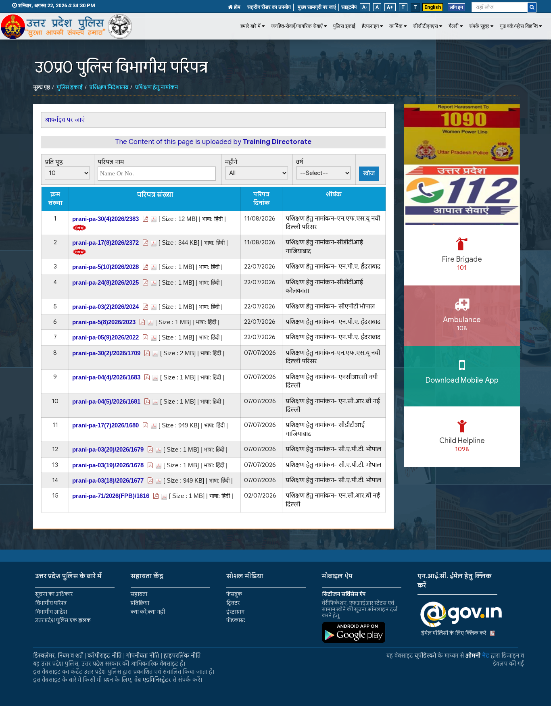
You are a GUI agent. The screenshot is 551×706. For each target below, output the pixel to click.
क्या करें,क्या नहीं (148, 611)
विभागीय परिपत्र (51, 603)
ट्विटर (233, 603)
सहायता (139, 594)
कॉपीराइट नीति (104, 655)
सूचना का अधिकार (54, 594)
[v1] (531, 7)
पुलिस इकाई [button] (344, 26)
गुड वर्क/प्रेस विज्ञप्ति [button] (519, 26)
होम (236, 7)
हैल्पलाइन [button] (370, 26)
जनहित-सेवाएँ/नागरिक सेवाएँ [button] (297, 26)
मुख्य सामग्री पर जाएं (317, 7)
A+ (390, 7)
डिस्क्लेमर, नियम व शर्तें (58, 655)
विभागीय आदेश (51, 611)
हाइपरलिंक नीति (182, 655)
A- (364, 7)
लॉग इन (456, 7)
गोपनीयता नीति (142, 655)
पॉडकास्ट (235, 620)
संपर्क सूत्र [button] (479, 26)
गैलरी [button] (454, 26)
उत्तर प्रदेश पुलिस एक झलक (63, 620)
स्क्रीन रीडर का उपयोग (269, 7)
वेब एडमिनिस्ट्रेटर (152, 679)
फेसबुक (234, 594)
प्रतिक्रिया (140, 603)
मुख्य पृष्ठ (41, 87)
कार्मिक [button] (396, 26)
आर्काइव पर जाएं (65, 119)
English (432, 7)
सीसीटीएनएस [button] (425, 26)
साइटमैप (349, 7)
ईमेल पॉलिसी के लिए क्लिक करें (453, 633)
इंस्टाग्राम (235, 611)
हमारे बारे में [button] (250, 26)
